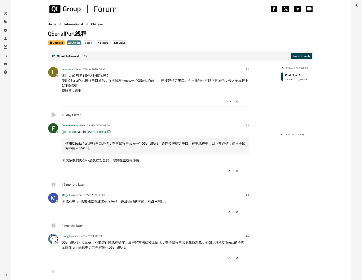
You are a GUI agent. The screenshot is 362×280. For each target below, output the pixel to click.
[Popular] (5, 30)
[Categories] (5, 5)
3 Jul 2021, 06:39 (92, 236)
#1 (247, 69)
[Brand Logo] (82, 9)
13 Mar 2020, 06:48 (94, 69)
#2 (247, 125)
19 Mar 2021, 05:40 (93, 195)
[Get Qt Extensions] (5, 63)
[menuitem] (356, 5)
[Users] (5, 38)
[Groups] (5, 47)
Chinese (75, 43)
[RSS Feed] (86, 56)
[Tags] (5, 21)
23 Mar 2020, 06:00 (98, 125)
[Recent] (5, 13)
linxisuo (66, 69)
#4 (247, 236)
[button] (5, 275)
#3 (247, 195)
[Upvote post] (230, 101)
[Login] (356, 5)
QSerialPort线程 (98, 131)
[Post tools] (245, 101)
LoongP (66, 236)
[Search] (5, 55)
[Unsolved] (5, 72)
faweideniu (68, 125)
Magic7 (66, 195)
